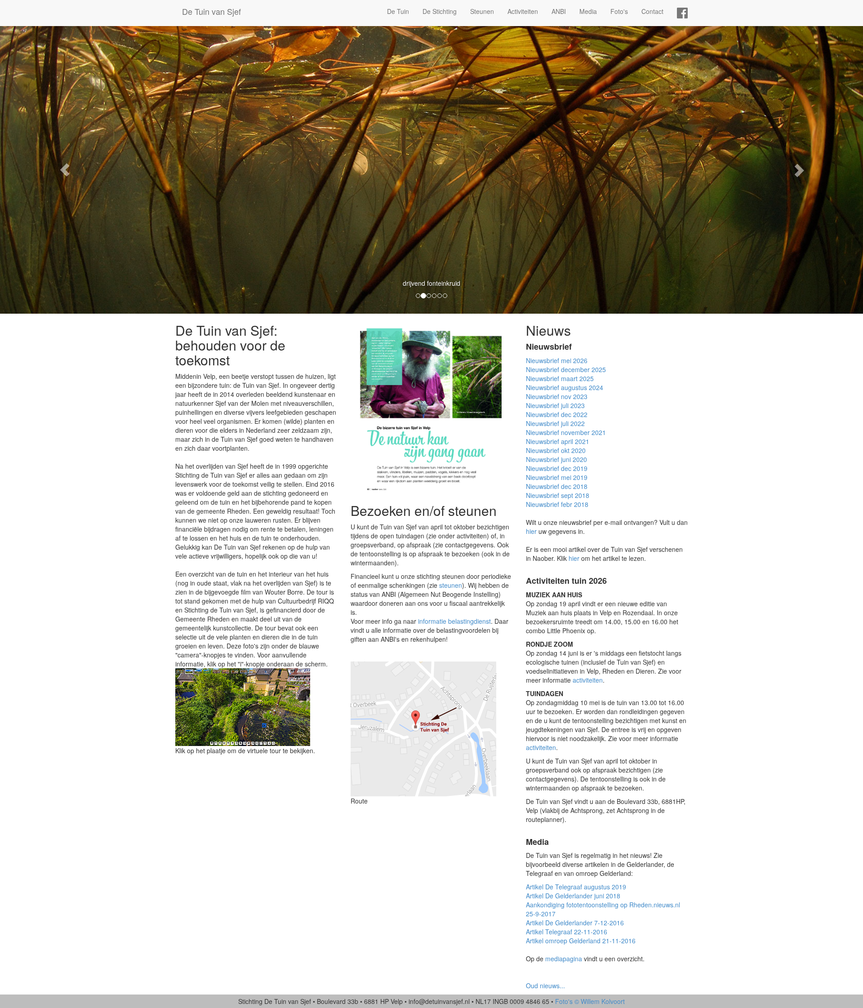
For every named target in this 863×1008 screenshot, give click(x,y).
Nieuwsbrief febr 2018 (557, 504)
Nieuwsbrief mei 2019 (556, 477)
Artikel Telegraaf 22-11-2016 (566, 931)
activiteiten (588, 679)
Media (588, 11)
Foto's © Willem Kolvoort (590, 1001)
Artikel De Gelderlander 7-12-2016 (575, 922)
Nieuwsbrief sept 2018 (557, 495)
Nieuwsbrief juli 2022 (555, 423)
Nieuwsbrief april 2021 (557, 441)
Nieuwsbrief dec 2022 (556, 414)
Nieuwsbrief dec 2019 (556, 468)
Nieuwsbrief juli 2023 (555, 405)
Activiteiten (522, 11)
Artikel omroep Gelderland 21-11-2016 (581, 940)
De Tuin (398, 11)
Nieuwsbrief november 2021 (566, 432)
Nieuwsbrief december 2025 (566, 369)
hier (531, 531)
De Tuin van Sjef (211, 11)
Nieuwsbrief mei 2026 (556, 360)
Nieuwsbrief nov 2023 (556, 396)
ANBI (559, 11)
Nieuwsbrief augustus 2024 (564, 387)
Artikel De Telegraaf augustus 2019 (576, 886)
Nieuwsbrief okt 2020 (556, 450)
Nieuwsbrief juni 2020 (556, 459)
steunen (450, 585)
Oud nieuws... (545, 985)
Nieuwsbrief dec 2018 (556, 486)
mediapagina (563, 958)
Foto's (619, 11)
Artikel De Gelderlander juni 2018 (573, 895)
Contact (652, 11)
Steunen (482, 11)
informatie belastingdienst (454, 621)
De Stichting (440, 11)
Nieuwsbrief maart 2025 (560, 378)
